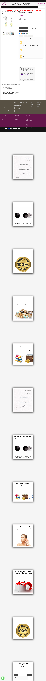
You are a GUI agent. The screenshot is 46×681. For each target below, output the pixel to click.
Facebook (33, 102)
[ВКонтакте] (19, 33)
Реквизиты (15, 118)
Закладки (27, 124)
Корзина (38, 0)
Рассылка (27, 125)
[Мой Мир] (22, 33)
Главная (3, 11)
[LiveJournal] (24, 33)
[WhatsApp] (27, 33)
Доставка (14, 0)
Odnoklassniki (33, 104)
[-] (32, 28)
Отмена (16, 674)
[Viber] (26, 33)
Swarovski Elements (24, 17)
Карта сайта (15, 120)
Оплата (11, 0)
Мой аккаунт (29, 0)
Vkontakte (40, 102)
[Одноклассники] (21, 33)
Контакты (17, 0)
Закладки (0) (33, 0)
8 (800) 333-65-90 (17, 3)
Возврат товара (16, 119)
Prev (2, 33)
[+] (36, 28)
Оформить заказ (42, 0)
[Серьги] (4, 33)
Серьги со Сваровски (7, 11)
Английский (24, 19)
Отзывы (27, 119)
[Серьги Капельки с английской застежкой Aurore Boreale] (8, 29)
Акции (26, 118)
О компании (3, 0)
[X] (23, 33)
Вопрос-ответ (7, 0)
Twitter (39, 104)
